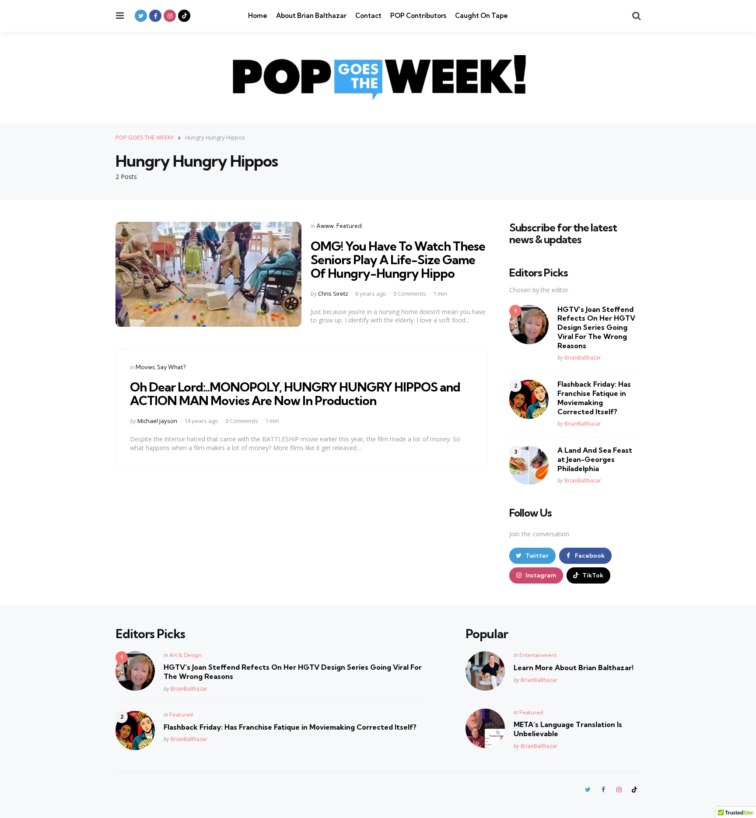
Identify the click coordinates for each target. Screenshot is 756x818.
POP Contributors (418, 15)
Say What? (171, 367)
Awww (325, 225)
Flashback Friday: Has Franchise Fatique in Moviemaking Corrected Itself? (594, 398)
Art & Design (185, 655)
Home (257, 15)
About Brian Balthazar (311, 15)
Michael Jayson (157, 421)
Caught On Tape (481, 15)
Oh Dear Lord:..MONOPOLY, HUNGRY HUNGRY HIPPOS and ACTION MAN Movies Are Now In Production (295, 393)
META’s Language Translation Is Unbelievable (568, 729)
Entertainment (537, 655)
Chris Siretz (333, 293)
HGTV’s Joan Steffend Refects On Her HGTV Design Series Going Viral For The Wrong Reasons (596, 327)
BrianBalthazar (582, 357)
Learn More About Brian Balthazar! (574, 667)
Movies (145, 367)
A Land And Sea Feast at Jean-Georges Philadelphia (594, 459)
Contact (368, 15)
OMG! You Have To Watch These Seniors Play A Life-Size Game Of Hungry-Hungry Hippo (398, 259)
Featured (349, 225)
